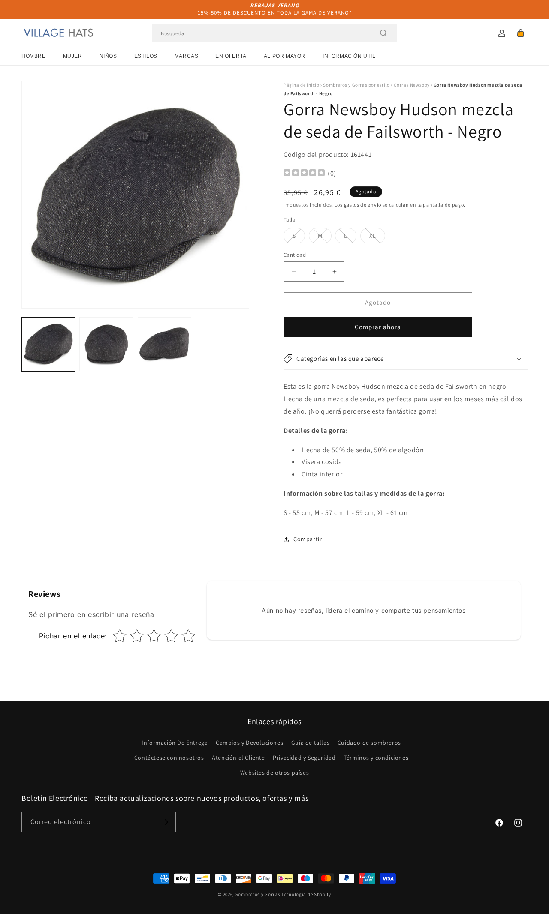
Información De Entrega (175, 742)
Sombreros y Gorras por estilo (356, 85)
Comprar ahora (378, 327)
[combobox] (274, 33)
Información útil (349, 56)
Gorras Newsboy (412, 85)
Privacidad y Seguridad (304, 757)
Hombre (33, 56)
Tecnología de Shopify (306, 894)
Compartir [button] (307, 539)
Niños (108, 56)
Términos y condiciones (376, 757)
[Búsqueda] (383, 33)
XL (377, 237)
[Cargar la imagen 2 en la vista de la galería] (106, 344)
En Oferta (230, 56)
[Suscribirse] (166, 822)
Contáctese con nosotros (169, 757)
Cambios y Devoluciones (249, 742)
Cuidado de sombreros (369, 742)
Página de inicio (302, 85)
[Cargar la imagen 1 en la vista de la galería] (48, 344)
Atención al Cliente (238, 757)
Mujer (72, 56)
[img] (304, 173)
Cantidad (295, 254)
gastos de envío (363, 204)
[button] (520, 33)
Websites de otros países (274, 772)
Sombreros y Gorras (258, 894)
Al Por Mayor (284, 56)
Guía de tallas (310, 742)
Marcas (187, 56)
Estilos (145, 56)
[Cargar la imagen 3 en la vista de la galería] (164, 344)
